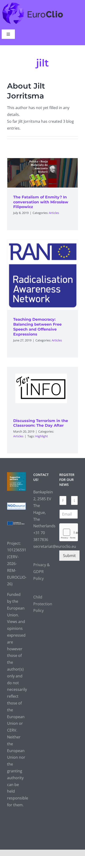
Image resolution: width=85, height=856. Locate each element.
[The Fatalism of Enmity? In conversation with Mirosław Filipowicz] (42, 173)
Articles (54, 213)
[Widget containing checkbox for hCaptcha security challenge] (68, 532)
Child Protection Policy (42, 603)
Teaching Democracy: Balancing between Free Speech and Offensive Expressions (37, 326)
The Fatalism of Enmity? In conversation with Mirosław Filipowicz (40, 202)
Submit (69, 555)
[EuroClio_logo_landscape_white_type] (33, 3)
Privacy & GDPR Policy (41, 571)
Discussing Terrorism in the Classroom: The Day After (40, 423)
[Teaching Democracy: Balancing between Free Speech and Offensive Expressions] (42, 275)
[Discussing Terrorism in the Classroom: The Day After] (42, 389)
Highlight (41, 436)
